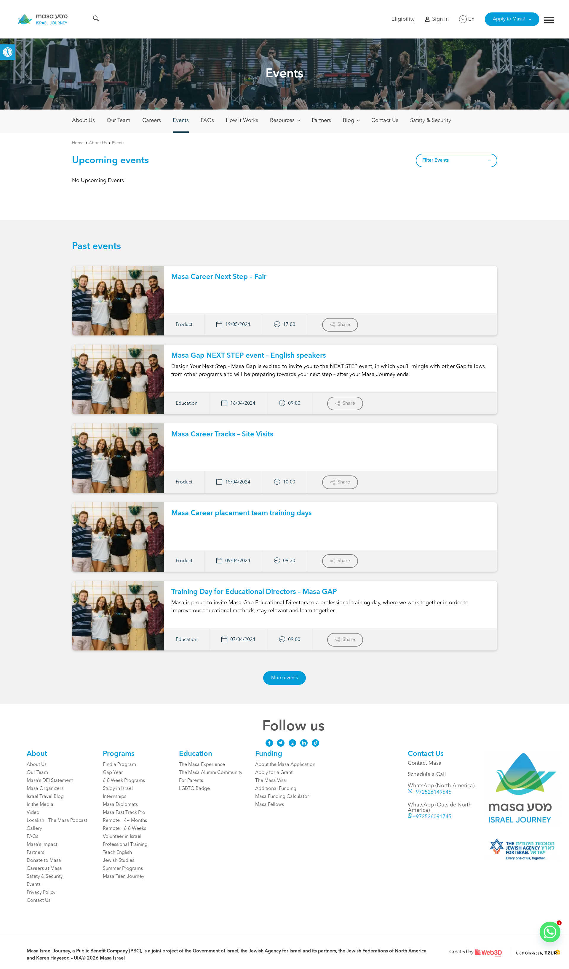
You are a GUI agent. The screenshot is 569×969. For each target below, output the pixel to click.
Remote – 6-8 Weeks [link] (124, 828)
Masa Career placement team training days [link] (241, 513)
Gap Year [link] (113, 772)
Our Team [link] (118, 120)
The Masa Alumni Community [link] (210, 772)
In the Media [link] (40, 804)
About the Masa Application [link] (285, 764)
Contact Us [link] (384, 120)
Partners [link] (321, 120)
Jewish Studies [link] (118, 860)
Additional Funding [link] (275, 788)
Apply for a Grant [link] (274, 772)
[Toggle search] (96, 19)
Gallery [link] (34, 828)
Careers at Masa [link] (44, 868)
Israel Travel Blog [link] (45, 796)
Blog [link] (348, 120)
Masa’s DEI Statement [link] (50, 780)
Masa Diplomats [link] (120, 804)
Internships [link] (114, 796)
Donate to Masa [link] (44, 860)
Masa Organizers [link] (45, 788)
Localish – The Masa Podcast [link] (57, 820)
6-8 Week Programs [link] (124, 780)
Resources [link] (282, 120)
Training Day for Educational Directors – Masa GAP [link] (254, 592)
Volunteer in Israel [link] (122, 836)
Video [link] (33, 812)
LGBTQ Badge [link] (194, 788)
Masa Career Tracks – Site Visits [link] (222, 434)
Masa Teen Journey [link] (123, 876)
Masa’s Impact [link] (42, 844)
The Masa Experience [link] (202, 764)
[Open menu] (549, 21)
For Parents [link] (191, 780)
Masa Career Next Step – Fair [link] (218, 277)
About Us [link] (83, 120)
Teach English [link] (117, 852)
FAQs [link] (207, 120)
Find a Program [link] (119, 764)
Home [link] (78, 143)
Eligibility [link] (403, 19)
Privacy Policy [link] (41, 892)
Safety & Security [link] (430, 120)
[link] (7, 52)
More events (284, 678)
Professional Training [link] (125, 844)
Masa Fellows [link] (269, 804)
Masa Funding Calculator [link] (282, 796)
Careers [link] (151, 120)
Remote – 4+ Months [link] (125, 820)
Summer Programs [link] (123, 868)
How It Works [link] (242, 120)
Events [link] (181, 120)
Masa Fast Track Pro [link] (124, 812)
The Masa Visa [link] (270, 780)
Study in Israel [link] (118, 788)
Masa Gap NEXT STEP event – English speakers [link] (248, 355)
